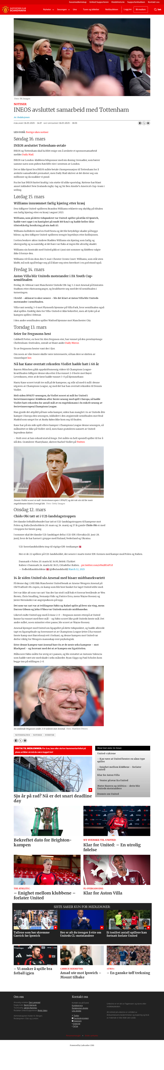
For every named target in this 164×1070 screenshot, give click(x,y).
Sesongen (62, 9)
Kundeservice (77, 1006)
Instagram (78, 1021)
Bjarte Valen (42, 1010)
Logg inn (128, 9)
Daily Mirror (72, 343)
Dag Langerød (34, 1002)
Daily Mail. (28, 154)
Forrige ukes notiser (37, 132)
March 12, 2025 (76, 569)
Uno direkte (76, 1011)
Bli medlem (141, 10)
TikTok (75, 1026)
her (29, 357)
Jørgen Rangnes (30, 1008)
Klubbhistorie (118, 2)
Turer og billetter (91, 9)
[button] (18, 922)
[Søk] (155, 9)
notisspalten (22, 735)
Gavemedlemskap (77, 2)
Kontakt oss (154, 2)
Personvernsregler (73, 1036)
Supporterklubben (136, 2)
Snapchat (76, 1024)
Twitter (81, 442)
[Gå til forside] (14, 9)
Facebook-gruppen (81, 1018)
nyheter (49, 735)
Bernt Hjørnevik (30, 1005)
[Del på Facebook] (140, 123)
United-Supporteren (99, 2)
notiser (37, 735)
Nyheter (47, 9)
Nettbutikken (111, 9)
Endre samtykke (91, 1036)
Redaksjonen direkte (80, 1008)
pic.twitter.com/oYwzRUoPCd (97, 565)
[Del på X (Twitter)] (144, 123)
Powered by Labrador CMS (82, 1045)
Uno (75, 9)
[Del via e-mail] (148, 123)
